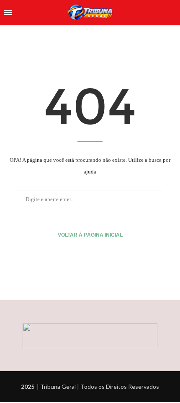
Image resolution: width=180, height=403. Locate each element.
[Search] (171, 12)
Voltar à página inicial (90, 235)
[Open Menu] (8, 12)
